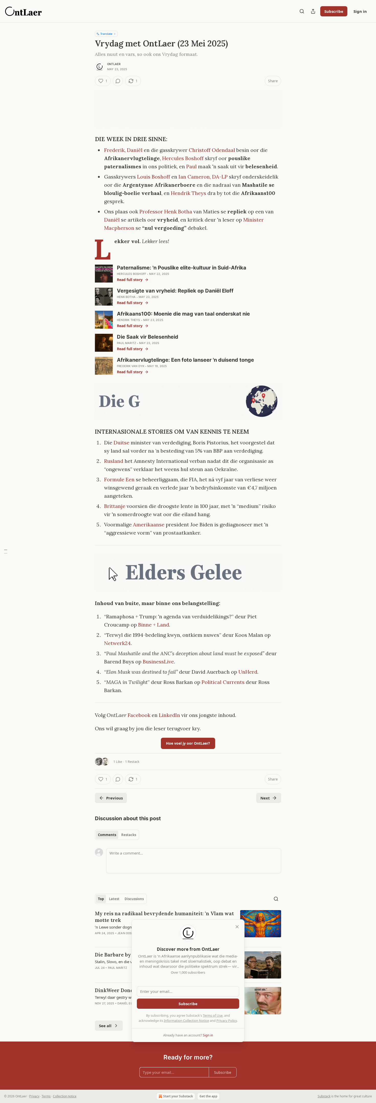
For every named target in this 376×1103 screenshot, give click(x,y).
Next (265, 797)
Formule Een (119, 479)
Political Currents (224, 682)
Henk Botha (126, 297)
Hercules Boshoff (183, 158)
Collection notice (64, 1096)
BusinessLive (158, 661)
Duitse (121, 442)
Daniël (134, 150)
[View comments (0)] (118, 81)
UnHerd (247, 672)
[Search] (302, 11)
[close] (237, 927)
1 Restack (132, 761)
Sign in (360, 11)
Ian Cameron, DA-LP (203, 176)
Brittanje (114, 506)
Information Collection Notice (186, 1020)
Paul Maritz (126, 343)
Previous (114, 797)
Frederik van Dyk (130, 366)
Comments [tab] (107, 835)
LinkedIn (169, 715)
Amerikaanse (148, 524)
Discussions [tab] (134, 899)
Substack (324, 1096)
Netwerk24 (117, 643)
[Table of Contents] (5, 552)
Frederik (114, 150)
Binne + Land (153, 624)
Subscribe (333, 11)
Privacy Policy (226, 1020)
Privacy (34, 1096)
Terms (46, 1096)
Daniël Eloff (127, 1003)
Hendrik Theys (188, 193)
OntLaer (113, 64)
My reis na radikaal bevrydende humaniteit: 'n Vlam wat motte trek (164, 916)
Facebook (139, 715)
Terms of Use (213, 1015)
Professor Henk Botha (165, 211)
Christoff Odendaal (212, 150)
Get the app (208, 1096)
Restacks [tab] (128, 835)
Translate (106, 34)
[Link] (88, 139)
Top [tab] (101, 899)
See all (105, 1025)
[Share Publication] (313, 11)
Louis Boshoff (153, 176)
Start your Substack (178, 1096)
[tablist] (117, 835)
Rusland (113, 461)
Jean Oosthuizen (131, 933)
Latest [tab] (114, 899)
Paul (191, 166)
